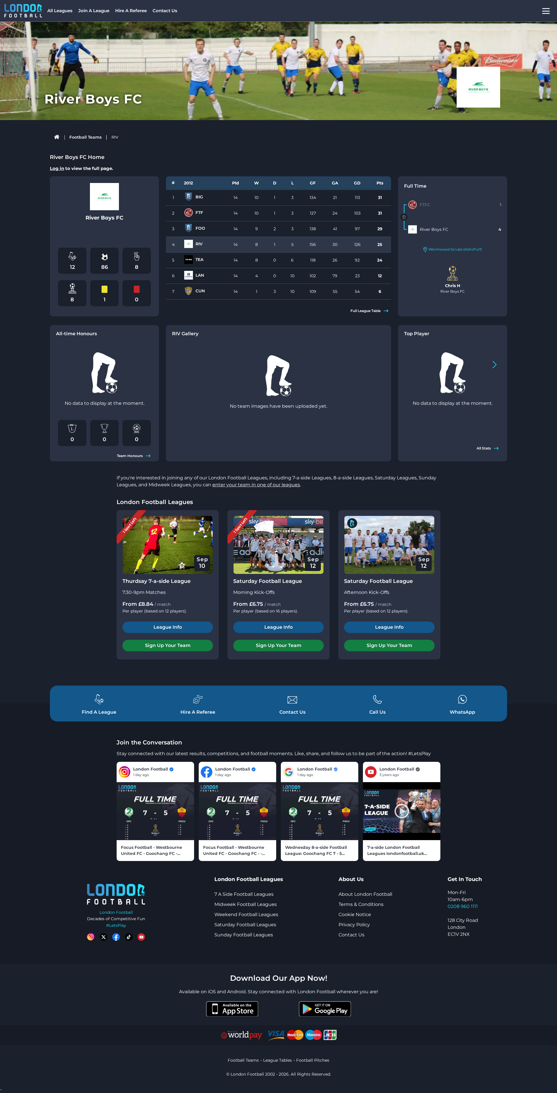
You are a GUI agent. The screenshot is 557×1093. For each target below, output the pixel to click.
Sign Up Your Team (168, 645)
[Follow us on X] (103, 937)
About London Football (365, 894)
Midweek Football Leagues (245, 904)
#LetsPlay (116, 925)
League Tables (277, 1060)
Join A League (93, 10)
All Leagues (60, 10)
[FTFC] (412, 204)
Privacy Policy (354, 924)
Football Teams (85, 137)
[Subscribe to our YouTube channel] (141, 937)
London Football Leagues (155, 502)
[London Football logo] (23, 10)
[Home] (57, 137)
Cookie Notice (355, 914)
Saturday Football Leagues (245, 924)
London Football (116, 912)
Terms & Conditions (361, 904)
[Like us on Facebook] (116, 937)
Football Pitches (312, 1060)
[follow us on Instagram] (91, 937)
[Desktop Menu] (546, 11)
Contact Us (165, 10)
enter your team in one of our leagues (256, 484)
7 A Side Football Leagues (244, 894)
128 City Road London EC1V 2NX (463, 927)
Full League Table (365, 311)
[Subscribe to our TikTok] (129, 937)
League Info (167, 627)
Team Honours (130, 456)
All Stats (484, 448)
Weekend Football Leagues (246, 914)
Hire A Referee (131, 10)
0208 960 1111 (463, 906)
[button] (494, 364)
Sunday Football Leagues (243, 935)
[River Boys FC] (412, 229)
